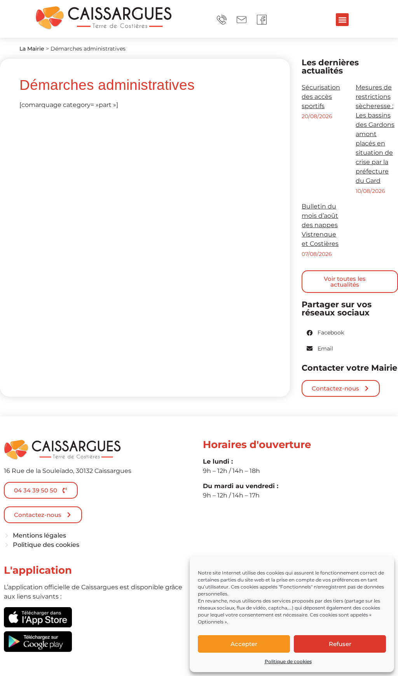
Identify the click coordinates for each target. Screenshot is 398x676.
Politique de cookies (288, 661)
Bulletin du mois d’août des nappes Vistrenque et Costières (320, 225)
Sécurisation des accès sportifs (321, 97)
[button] (342, 19)
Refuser (340, 644)
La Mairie (31, 48)
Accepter (243, 644)
